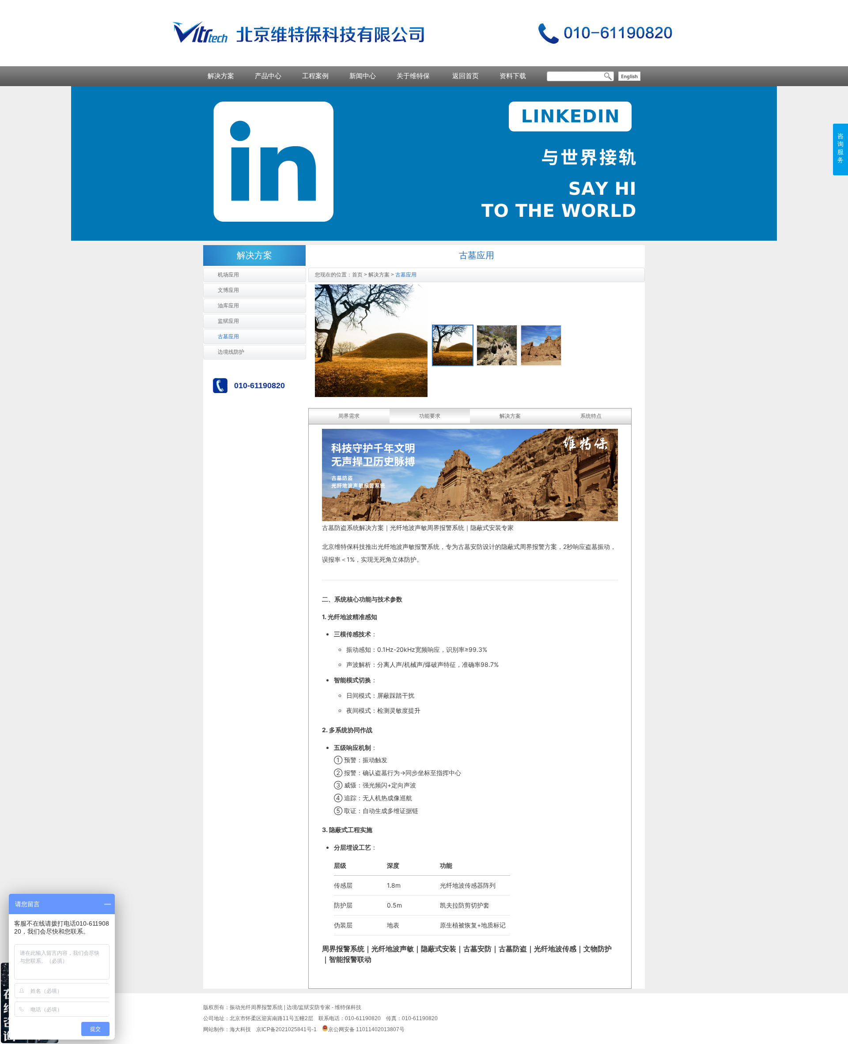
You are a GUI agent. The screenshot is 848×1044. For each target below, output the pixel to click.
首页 (357, 275)
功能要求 (429, 416)
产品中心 (268, 75)
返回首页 (465, 75)
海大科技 (240, 1029)
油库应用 (228, 306)
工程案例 (315, 75)
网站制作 (213, 1029)
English (629, 76)
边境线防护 (231, 352)
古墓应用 (228, 336)
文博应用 (228, 290)
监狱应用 (228, 321)
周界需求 (349, 416)
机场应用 (228, 275)
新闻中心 (362, 75)
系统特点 (591, 416)
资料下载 (513, 75)
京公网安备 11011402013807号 (366, 1029)
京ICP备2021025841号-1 (286, 1029)
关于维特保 (413, 75)
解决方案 (221, 75)
